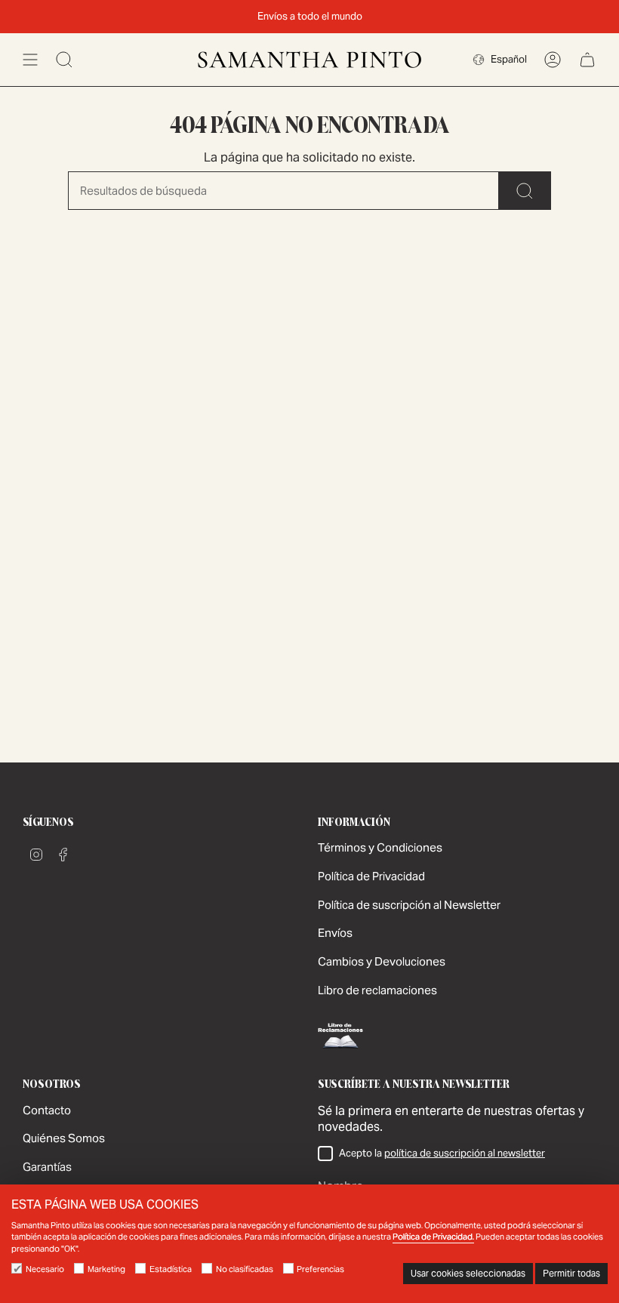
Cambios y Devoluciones (381, 961)
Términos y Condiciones (380, 847)
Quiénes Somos (64, 1138)
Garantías (47, 1167)
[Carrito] (587, 59)
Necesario (45, 1269)
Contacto (47, 1110)
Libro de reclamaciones (377, 990)
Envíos (335, 933)
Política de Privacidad (371, 876)
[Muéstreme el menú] (30, 59)
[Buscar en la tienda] (525, 190)
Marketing (106, 1269)
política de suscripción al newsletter (464, 1153)
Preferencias (320, 1269)
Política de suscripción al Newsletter (409, 905)
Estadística (170, 1269)
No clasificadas (244, 1269)
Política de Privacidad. (433, 1236)
